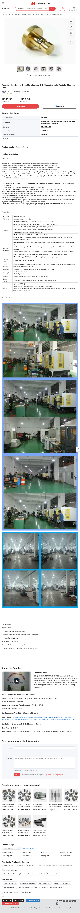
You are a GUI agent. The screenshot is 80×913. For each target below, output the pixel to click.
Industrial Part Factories (27, 883)
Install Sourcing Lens (11, 903)
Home (4, 14)
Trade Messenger (33, 900)
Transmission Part (44, 883)
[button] (3, 3)
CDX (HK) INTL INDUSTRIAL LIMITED (18, 91)
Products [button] (20, 9)
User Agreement (50, 908)
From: (11, 748)
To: (12, 753)
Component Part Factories (62, 883)
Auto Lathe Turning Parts (48, 717)
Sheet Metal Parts (64, 856)
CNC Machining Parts (20, 717)
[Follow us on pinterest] (75, 900)
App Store (7, 900)
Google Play (18, 900)
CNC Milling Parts (16, 719)
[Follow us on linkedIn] (57, 903)
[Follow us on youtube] (73, 900)
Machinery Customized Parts (31, 719)
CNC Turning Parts (34, 717)
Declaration (60, 908)
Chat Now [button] (60, 106)
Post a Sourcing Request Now (56, 775)
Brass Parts (45, 719)
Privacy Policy (70, 908)
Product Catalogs (29, 848)
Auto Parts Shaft (9, 888)
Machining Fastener (40, 888)
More (3, 896)
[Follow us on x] (67, 900)
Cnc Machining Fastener (11, 892)
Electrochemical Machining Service (14, 874)
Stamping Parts (62, 717)
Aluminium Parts (69, 719)
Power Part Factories (10, 883)
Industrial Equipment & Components (19, 14)
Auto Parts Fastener (24, 888)
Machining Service (57, 14)
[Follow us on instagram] (70, 900)
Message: (10, 758)
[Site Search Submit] (52, 9)
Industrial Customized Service (41, 14)
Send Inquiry (20, 106)
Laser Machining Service (35, 874)
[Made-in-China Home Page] (40, 3)
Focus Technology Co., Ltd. (26, 908)
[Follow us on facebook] (64, 900)
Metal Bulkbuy (26, 892)
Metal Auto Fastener (56, 888)
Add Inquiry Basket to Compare (40, 75)
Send (16, 775)
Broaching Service (52, 874)
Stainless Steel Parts (57, 719)
